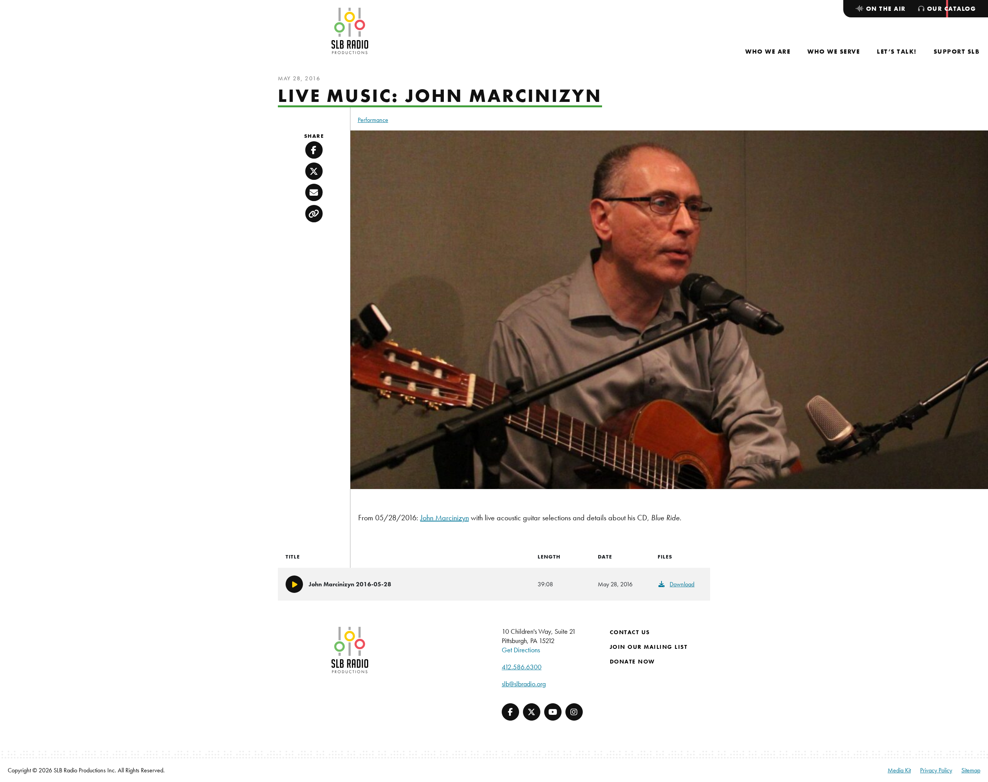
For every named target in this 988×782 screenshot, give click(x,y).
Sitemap (970, 770)
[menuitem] (768, 51)
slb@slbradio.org (524, 683)
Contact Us (630, 632)
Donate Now (632, 661)
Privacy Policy (936, 770)
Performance (373, 120)
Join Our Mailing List (649, 647)
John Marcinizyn (444, 518)
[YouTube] (553, 712)
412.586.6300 (521, 666)
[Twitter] (531, 712)
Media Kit (899, 770)
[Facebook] (510, 712)
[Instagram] (574, 712)
